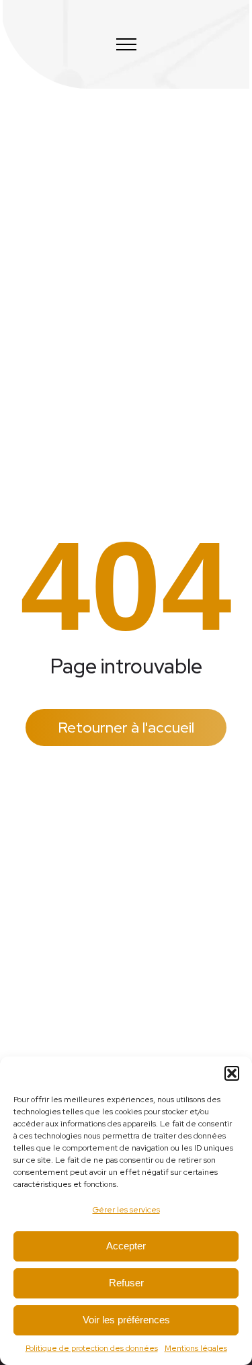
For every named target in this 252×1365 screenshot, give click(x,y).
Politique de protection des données (92, 1348)
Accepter (126, 1245)
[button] (232, 1073)
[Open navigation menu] (126, 44)
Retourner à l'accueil (126, 727)
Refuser (126, 1282)
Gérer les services (126, 1209)
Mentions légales (196, 1348)
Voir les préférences (126, 1319)
